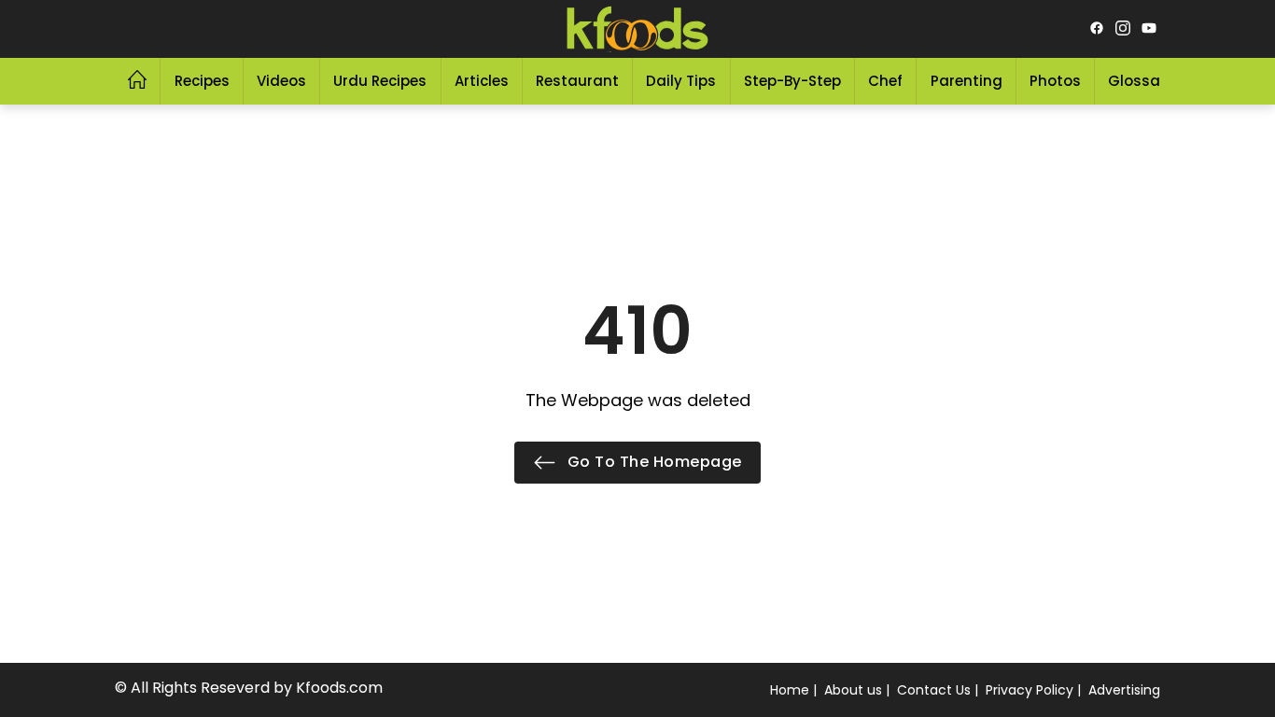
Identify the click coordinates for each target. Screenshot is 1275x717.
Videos (281, 81)
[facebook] (1096, 29)
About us (853, 690)
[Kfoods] (637, 29)
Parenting (966, 81)
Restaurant (577, 81)
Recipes (202, 81)
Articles (482, 81)
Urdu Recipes (380, 81)
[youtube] (1149, 29)
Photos (1055, 81)
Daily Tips (681, 81)
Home (789, 690)
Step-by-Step (792, 81)
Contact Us (934, 690)
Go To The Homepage (652, 461)
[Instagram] (1123, 29)
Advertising (1124, 690)
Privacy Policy (1029, 690)
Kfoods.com (339, 687)
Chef (885, 81)
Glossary (1141, 81)
